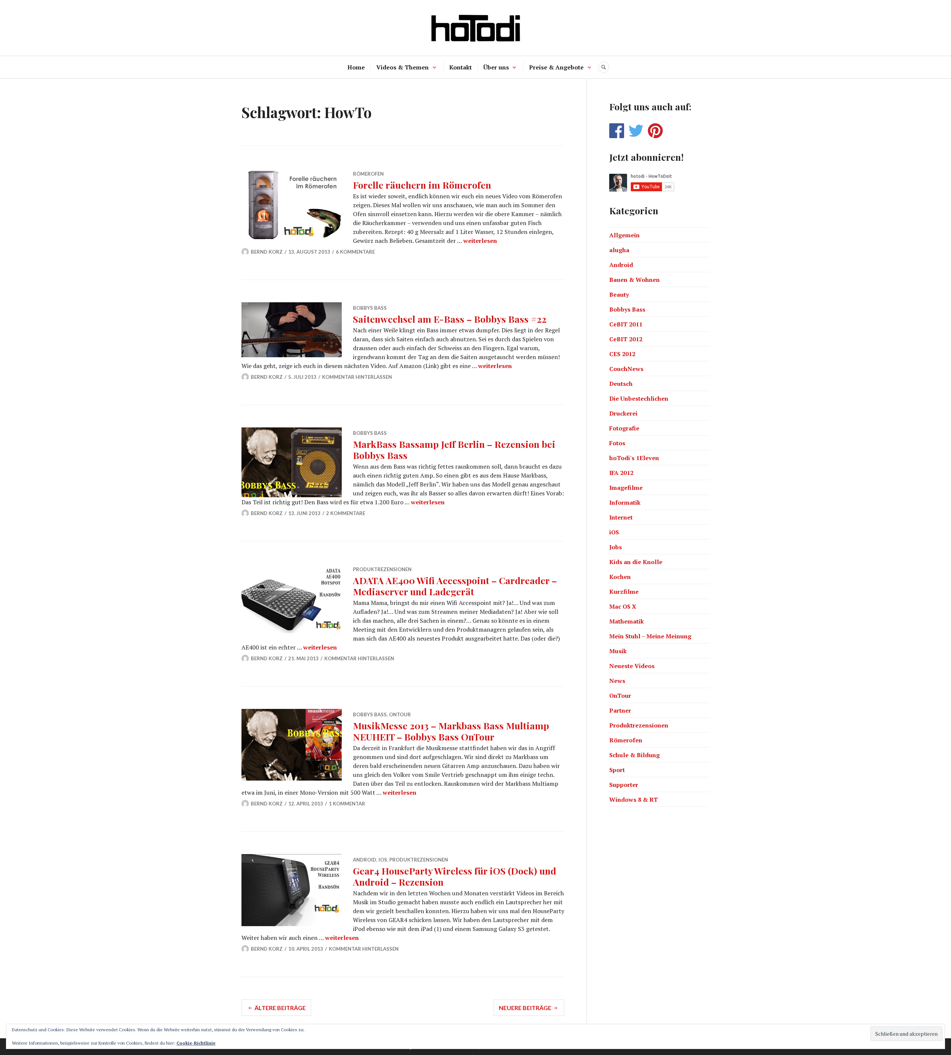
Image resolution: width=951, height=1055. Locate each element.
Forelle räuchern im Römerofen (422, 185)
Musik (618, 651)
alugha (619, 250)
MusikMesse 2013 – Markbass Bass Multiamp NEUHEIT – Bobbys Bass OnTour (451, 731)
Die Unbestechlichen (638, 398)
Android (364, 860)
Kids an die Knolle (635, 562)
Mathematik (626, 621)
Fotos (617, 443)
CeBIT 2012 (625, 339)
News (617, 681)
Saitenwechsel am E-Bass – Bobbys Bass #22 (449, 319)
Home (356, 67)
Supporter (623, 785)
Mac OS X (622, 606)
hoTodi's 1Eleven (634, 458)
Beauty (619, 294)
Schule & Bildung (634, 755)
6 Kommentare (355, 252)
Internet (621, 517)
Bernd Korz (267, 252)
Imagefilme (626, 487)
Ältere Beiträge (280, 1007)
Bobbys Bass (370, 308)
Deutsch (621, 384)
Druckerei (623, 413)
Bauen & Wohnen (634, 280)
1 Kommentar (347, 804)
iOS (383, 860)
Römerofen (368, 174)
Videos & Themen (402, 67)
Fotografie (624, 428)
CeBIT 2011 (625, 324)
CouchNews (626, 369)
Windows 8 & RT (633, 799)
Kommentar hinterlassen (357, 377)
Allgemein (624, 235)
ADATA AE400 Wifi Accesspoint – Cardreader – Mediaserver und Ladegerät (455, 585)
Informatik (624, 502)
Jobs (615, 547)
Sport (617, 770)
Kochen (620, 577)
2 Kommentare (345, 513)
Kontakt (460, 67)
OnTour (400, 714)
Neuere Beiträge (525, 1007)
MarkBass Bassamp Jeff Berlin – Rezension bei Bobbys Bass (454, 449)
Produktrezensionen (382, 569)
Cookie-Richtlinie (195, 1043)
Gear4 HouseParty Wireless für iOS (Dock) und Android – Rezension (454, 876)
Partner (620, 710)
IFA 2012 (621, 473)
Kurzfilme (624, 591)
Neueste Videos (632, 666)
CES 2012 (622, 354)
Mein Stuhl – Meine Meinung (650, 636)
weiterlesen (480, 241)
